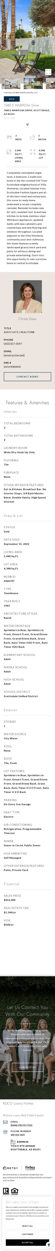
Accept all (27, 1242)
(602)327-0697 (13, 343)
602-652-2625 (18, 1134)
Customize (27, 1234)
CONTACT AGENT (27, 376)
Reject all (27, 1226)
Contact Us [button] (27, 1067)
